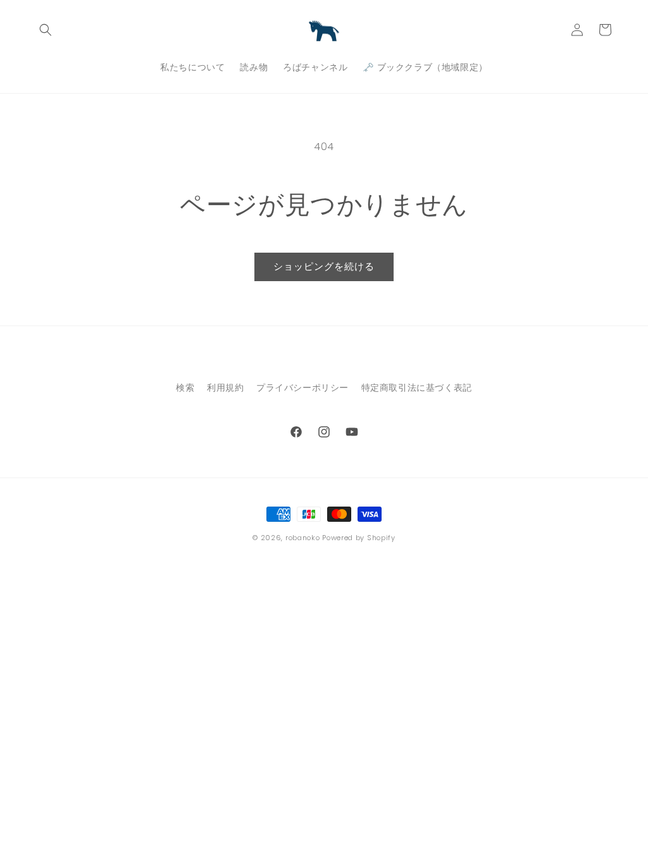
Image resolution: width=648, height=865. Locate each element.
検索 (185, 387)
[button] (45, 30)
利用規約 (225, 387)
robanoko (302, 538)
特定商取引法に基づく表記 (416, 387)
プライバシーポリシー (302, 387)
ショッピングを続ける (324, 266)
